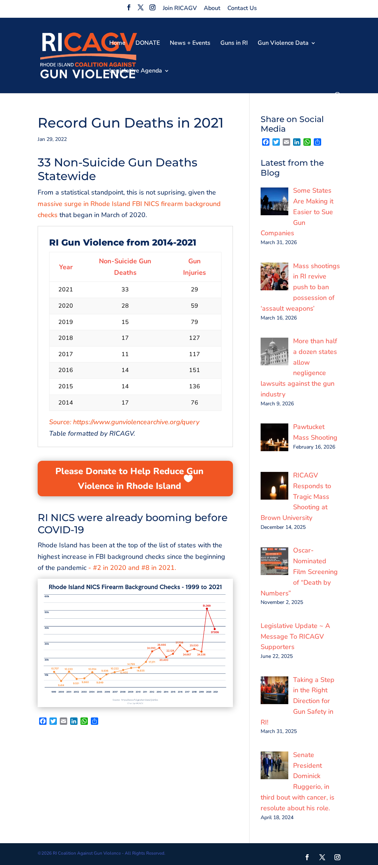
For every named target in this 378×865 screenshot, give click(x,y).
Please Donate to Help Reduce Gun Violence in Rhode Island (129, 478)
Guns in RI (234, 43)
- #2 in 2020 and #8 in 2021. (132, 567)
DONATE (147, 43)
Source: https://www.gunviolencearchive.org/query (124, 422)
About (212, 8)
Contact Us (242, 8)
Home (117, 43)
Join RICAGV (180, 8)
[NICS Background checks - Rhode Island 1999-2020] (135, 707)
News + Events (190, 43)
